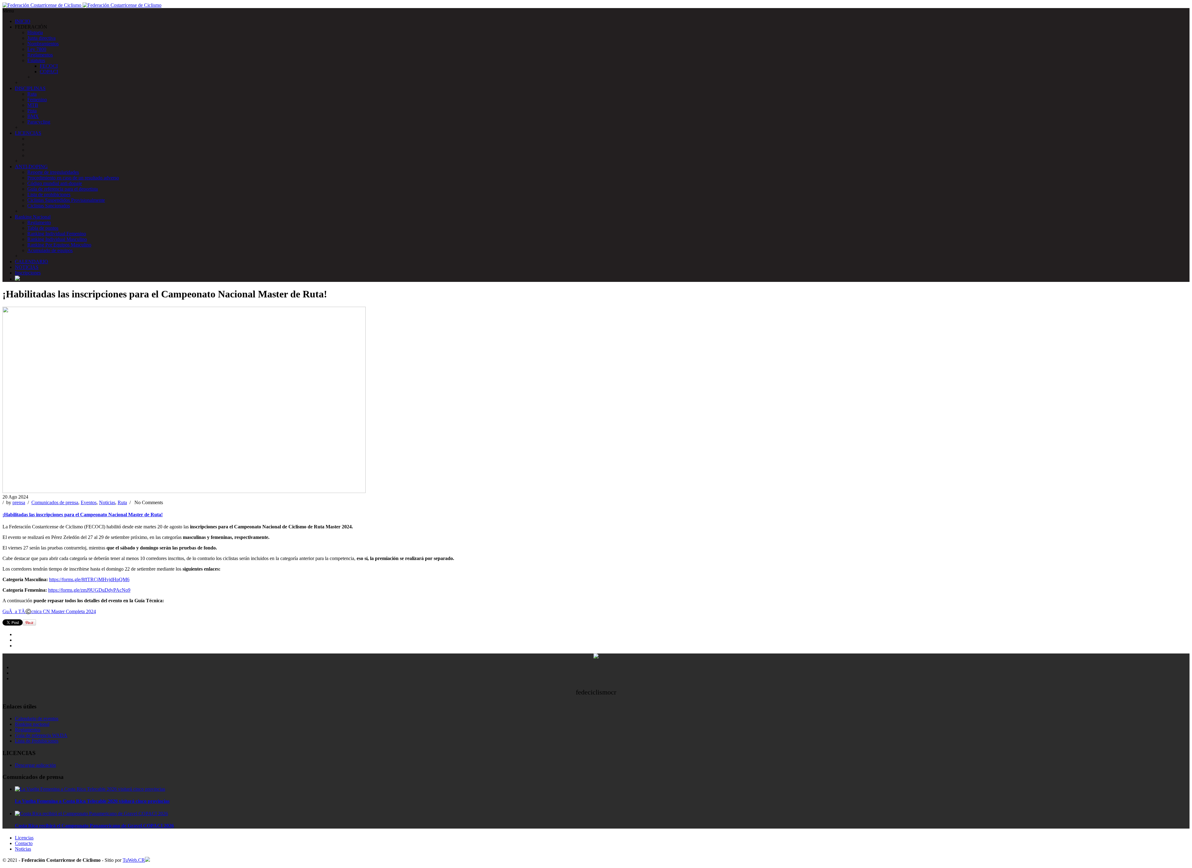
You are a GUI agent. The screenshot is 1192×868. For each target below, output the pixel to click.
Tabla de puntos (42, 228)
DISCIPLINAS (30, 88)
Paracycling (38, 121)
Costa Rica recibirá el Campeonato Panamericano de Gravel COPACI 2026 (94, 825)
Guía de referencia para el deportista (62, 189)
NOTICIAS (26, 267)
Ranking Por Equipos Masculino (59, 244)
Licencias (24, 837)
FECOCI (49, 66)
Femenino (37, 99)
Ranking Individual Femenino (56, 233)
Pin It (29, 622)
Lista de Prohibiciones (36, 741)
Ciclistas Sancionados (48, 205)
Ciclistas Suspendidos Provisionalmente (66, 200)
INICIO (22, 21)
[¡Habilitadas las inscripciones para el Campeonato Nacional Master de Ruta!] (184, 491)
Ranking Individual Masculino (57, 239)
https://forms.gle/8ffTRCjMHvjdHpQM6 (89, 579)
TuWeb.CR (134, 860)
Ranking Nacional (33, 216)
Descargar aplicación (35, 765)
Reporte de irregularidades (53, 172)
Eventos (89, 502)
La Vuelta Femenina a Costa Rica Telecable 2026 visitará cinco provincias (92, 801)
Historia (35, 32)
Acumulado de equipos (50, 250)
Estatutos (36, 60)
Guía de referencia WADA (41, 735)
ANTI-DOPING (31, 166)
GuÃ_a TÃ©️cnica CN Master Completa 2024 (49, 611)
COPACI (49, 71)
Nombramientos (43, 43)
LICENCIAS (28, 133)
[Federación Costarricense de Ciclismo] (81, 5)
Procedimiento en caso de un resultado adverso (73, 177)
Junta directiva (41, 38)
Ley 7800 (36, 49)
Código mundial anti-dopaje (54, 183)
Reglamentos (40, 54)
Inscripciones (28, 272)
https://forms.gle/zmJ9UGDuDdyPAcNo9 (89, 590)
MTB (32, 105)
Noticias (107, 502)
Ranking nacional (32, 724)
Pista (32, 110)
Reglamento (39, 222)
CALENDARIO (31, 261)
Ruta (32, 94)
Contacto (24, 843)
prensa (18, 502)
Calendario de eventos (36, 718)
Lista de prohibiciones (48, 194)
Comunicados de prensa (54, 502)
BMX (33, 116)
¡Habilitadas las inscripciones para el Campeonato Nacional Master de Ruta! (82, 514)
